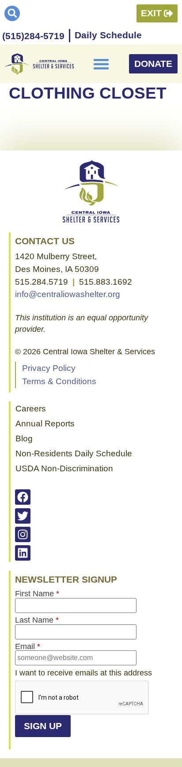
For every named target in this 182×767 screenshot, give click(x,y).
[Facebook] (22, 497)
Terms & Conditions (59, 381)
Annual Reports (45, 423)
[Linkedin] (22, 553)
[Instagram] (22, 534)
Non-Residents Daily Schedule (73, 453)
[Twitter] (22, 516)
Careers (30, 408)
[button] (12, 13)
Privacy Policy (49, 368)
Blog (24, 438)
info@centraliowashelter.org (67, 294)
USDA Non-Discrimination (64, 468)
